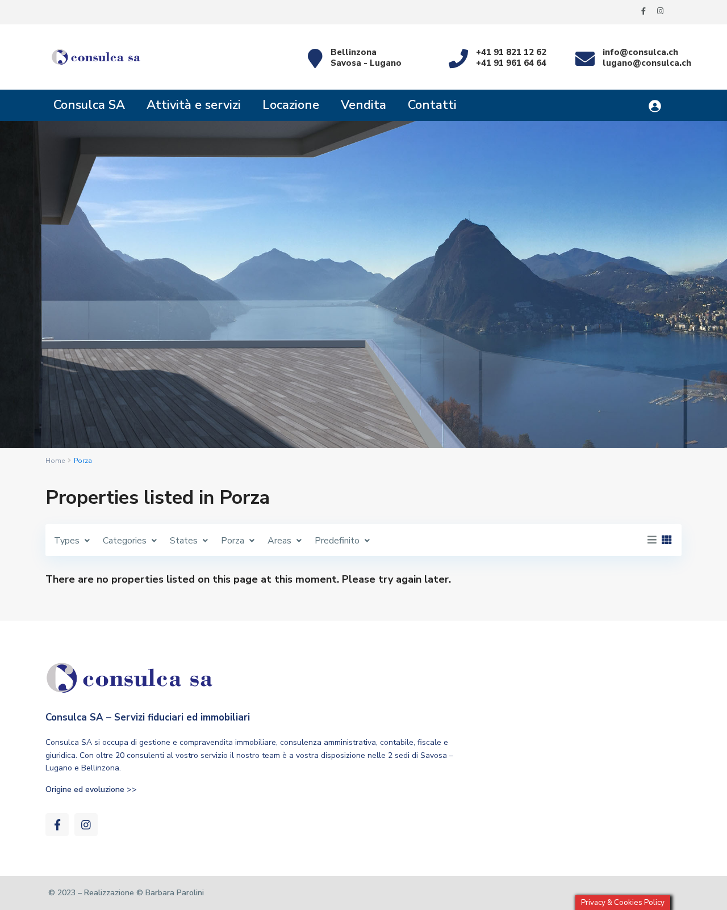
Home (55, 460)
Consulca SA (89, 104)
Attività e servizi (194, 104)
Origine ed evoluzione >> (91, 789)
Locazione (290, 104)
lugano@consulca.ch (647, 63)
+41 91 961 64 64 (511, 63)
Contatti (432, 104)
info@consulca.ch (640, 52)
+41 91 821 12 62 (511, 52)
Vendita (363, 104)
